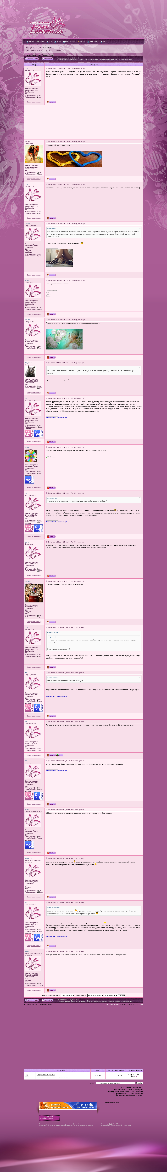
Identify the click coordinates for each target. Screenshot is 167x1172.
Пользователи (70, 42)
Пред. (38, 50)
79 (38, 174)
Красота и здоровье (78, 59)
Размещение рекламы (112, 1102)
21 (38, 571)
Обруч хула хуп (33, 47)
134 (38, 172)
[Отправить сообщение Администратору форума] (31, 2)
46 (38, 427)
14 (55, 50)
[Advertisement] (83, 122)
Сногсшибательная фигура (97, 59)
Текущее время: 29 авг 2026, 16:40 (68, 58)
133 (38, 892)
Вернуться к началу (34, 102)
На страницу (31, 50)
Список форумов (63, 59)
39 (38, 617)
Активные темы (47, 55)
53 (38, 890)
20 (38, 386)
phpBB (110, 1124)
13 (38, 838)
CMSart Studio (127, 1125)
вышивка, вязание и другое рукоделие (58, 1077)
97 (38, 309)
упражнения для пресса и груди (120, 59)
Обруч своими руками (46, 1074)
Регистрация (93, 42)
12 (38, 347)
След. (59, 50)
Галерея (31, 42)
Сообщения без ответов (32, 55)
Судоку (41, 42)
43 (38, 615)
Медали (82, 42)
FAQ (50, 42)
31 (38, 307)
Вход (104, 42)
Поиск (58, 42)
